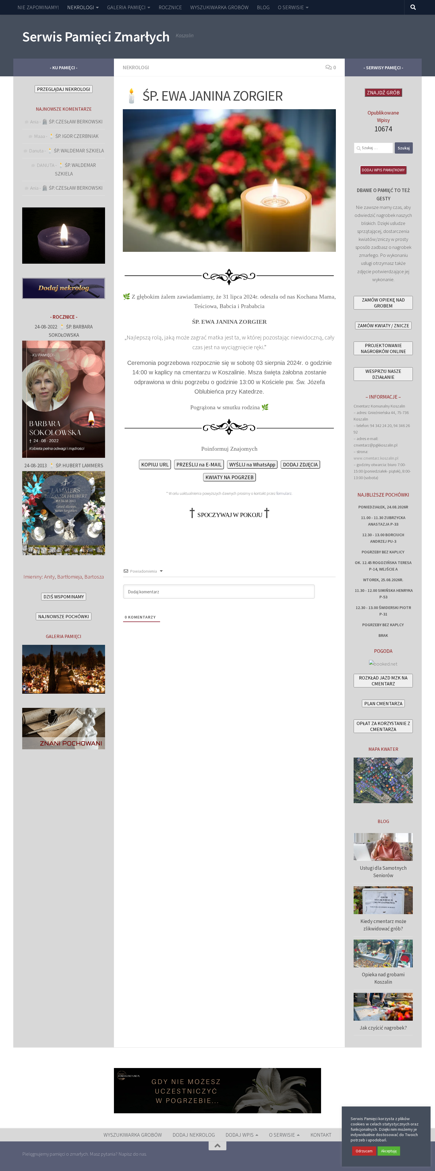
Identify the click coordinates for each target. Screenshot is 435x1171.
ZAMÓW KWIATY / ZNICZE (383, 325)
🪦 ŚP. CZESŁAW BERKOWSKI (72, 121)
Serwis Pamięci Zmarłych (96, 36)
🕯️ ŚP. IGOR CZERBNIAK (73, 136)
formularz (283, 493)
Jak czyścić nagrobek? (383, 1028)
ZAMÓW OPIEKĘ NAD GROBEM (383, 303)
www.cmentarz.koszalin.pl (376, 458)
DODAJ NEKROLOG (194, 1134)
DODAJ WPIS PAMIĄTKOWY (383, 170)
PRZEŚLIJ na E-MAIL (199, 464)
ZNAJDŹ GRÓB (383, 92)
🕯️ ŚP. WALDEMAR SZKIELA (75, 150)
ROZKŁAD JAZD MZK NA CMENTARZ (383, 681)
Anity (49, 576)
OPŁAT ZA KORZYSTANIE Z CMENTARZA (383, 726)
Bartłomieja (69, 576)
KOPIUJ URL (155, 464)
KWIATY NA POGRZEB (229, 477)
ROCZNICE (170, 7)
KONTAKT (320, 1134)
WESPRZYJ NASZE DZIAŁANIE (383, 374)
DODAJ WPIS (239, 1134)
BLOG (263, 7)
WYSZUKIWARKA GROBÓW (219, 7)
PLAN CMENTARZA (383, 703)
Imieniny (32, 576)
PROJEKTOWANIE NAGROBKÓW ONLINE (383, 348)
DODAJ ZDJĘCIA (300, 464)
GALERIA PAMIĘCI (126, 7)
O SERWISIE (291, 7)
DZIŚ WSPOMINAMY (64, 597)
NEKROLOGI (80, 7)
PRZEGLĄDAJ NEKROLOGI (63, 89)
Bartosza (94, 576)
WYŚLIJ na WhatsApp (252, 464)
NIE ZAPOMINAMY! (38, 7)
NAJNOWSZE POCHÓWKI (63, 616)
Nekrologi (136, 67)
